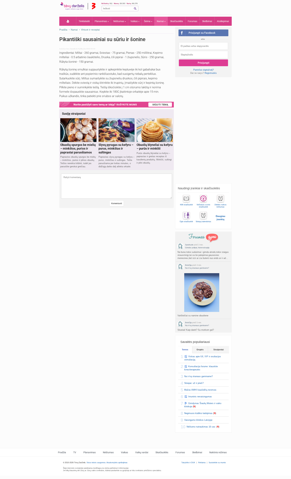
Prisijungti (203, 62)
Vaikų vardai (141, 452)
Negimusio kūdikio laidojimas (198, 413)
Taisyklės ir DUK (188, 462)
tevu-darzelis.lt (71, 49)
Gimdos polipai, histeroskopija (197, 248)
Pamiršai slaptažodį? (203, 70)
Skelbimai (207, 21)
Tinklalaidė (84, 21)
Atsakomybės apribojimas (116, 462)
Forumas (192, 21)
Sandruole (189, 245)
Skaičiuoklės (176, 21)
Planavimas (101, 21)
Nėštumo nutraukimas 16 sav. (201, 426)
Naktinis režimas (218, 452)
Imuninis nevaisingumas (200, 396)
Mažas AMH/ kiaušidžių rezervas (200, 390)
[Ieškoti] (135, 8)
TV (74, 452)
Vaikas (134, 21)
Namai (160, 21)
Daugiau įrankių (220, 218)
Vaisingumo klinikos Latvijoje (198, 420)
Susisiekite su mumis (217, 462)
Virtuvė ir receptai (90, 29)
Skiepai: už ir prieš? (194, 383)
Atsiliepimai (223, 21)
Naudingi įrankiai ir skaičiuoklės (199, 188)
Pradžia (67, 21)
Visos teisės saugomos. (96, 462)
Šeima (147, 21)
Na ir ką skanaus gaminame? (197, 268)
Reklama (201, 462)
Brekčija (188, 265)
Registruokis (211, 73)
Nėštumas (118, 21)
